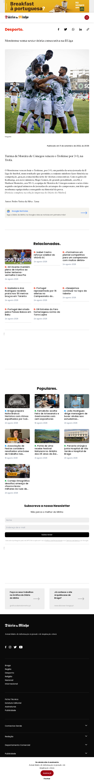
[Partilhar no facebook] (58, 29)
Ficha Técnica (11, 699)
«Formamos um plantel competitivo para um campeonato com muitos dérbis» (75, 256)
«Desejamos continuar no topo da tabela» (75, 290)
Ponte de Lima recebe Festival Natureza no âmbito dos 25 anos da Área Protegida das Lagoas (46, 436)
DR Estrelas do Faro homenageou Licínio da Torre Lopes (45, 312)
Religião (8, 676)
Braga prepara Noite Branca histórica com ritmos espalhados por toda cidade (16, 400)
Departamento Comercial (17, 745)
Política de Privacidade (53, 540)
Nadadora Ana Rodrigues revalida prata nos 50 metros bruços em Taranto (17, 292)
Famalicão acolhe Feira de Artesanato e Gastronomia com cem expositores (46, 400)
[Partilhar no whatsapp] (73, 29)
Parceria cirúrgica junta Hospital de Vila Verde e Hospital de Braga (76, 433)
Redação (9, 736)
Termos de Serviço (73, 540)
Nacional (9, 680)
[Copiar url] (88, 29)
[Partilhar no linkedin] (80, 29)
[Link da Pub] (47, 6)
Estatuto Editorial (13, 703)
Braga (8, 665)
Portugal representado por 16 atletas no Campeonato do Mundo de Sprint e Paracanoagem (46, 294)
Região (8, 669)
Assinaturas (10, 706)
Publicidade (10, 710)
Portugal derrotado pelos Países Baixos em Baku (17, 311)
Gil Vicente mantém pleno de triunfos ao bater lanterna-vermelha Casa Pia (18, 255)
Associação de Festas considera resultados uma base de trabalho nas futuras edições (16, 435)
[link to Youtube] (21, 647)
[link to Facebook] (5, 647)
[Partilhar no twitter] (65, 29)
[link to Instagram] (10, 647)
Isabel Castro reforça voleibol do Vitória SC (44, 254)
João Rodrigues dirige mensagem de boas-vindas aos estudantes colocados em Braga (75, 400)
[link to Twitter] (15, 647)
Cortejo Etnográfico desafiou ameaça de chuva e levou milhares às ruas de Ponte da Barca (16, 471)
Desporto (9, 672)
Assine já (47, 773)
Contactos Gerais (13, 725)
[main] (47, 318)
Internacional (11, 683)
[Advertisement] (47, 349)
